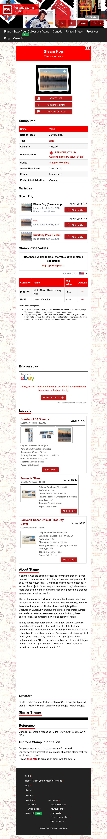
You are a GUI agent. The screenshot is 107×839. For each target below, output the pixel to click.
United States (74, 31)
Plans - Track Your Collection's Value (26, 31)
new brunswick (57, 821)
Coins (19, 37)
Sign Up (97, 23)
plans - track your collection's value (43, 780)
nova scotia (56, 813)
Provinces (92, 31)
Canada (57, 31)
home (28, 775)
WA (35, 221)
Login (83, 23)
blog (27, 785)
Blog (7, 38)
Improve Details (56, 111)
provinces (53, 800)
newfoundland (57, 808)
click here (32, 758)
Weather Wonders (59, 162)
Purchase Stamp (56, 105)
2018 (51, 140)
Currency (67, 273)
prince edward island (60, 817)
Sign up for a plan (52, 265)
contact (29, 795)
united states (33, 808)
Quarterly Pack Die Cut (46, 235)
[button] (82, 291)
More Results (51, 397)
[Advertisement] (53, 341)
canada (31, 804)
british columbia (58, 804)
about (28, 790)
